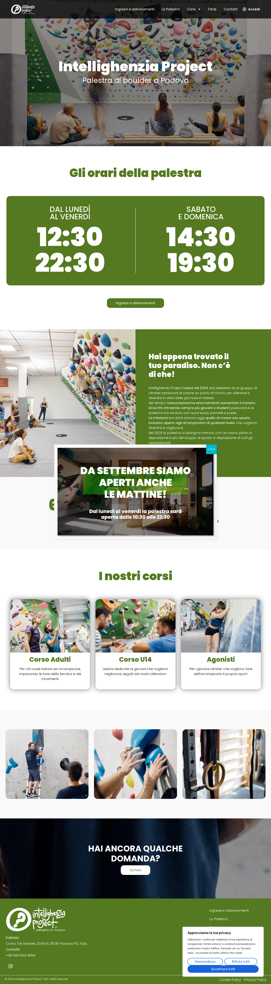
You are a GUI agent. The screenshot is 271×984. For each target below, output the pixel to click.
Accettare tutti (223, 969)
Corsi (191, 9)
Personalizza (205, 961)
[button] (9, 764)
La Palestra (171, 9)
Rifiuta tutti (241, 961)
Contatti (230, 9)
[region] (223, 952)
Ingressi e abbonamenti (134, 9)
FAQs (212, 9)
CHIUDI (211, 449)
